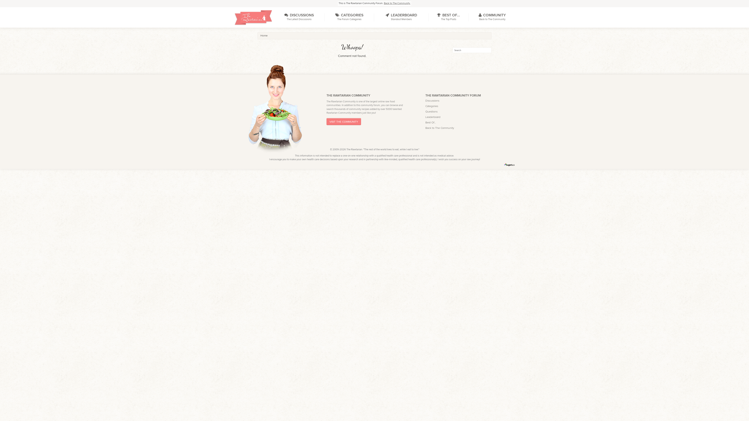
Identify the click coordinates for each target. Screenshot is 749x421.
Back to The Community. (397, 3)
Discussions (432, 100)
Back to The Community (439, 128)
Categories (431, 106)
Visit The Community (343, 121)
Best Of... (430, 122)
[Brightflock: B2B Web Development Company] (509, 164)
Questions (431, 111)
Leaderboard (432, 117)
